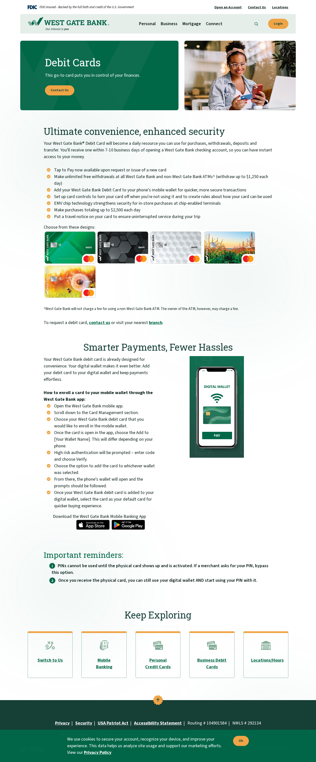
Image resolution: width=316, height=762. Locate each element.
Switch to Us (50, 660)
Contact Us (257, 7)
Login (278, 23)
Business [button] (169, 24)
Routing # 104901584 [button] (207, 723)
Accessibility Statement (158, 723)
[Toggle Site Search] (256, 24)
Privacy (62, 723)
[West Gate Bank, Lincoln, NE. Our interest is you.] (68, 24)
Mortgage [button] (191, 24)
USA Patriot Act (113, 723)
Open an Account (228, 7)
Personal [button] (147, 24)
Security (83, 723)
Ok (239, 741)
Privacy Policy (97, 752)
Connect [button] (214, 24)
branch (155, 323)
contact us (99, 323)
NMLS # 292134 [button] (246, 723)
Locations (280, 7)
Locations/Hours (267, 660)
